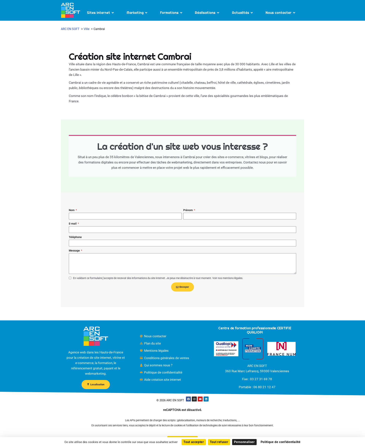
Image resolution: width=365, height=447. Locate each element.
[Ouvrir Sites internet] (112, 12)
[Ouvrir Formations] (181, 12)
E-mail (73, 223)
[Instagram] (194, 399)
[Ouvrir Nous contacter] (294, 12)
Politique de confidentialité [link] (281, 442)
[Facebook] (188, 399)
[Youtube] (200, 399)
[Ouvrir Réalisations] (218, 12)
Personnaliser (244, 442)
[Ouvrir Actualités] (251, 12)
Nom (72, 210)
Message (74, 250)
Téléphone (75, 237)
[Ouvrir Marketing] (146, 12)
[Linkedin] (206, 399)
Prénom (188, 210)
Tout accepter (193, 442)
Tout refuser (219, 442)
